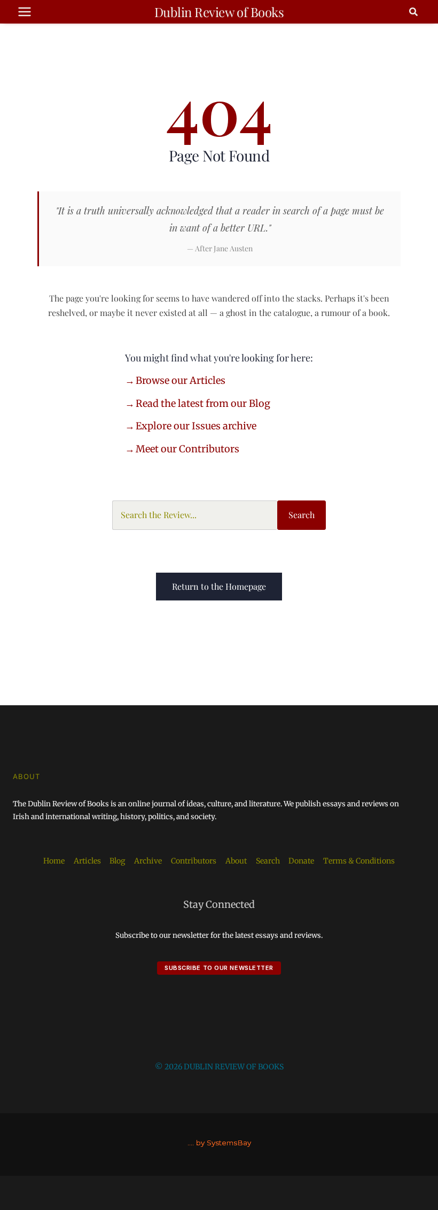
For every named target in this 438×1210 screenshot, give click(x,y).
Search (301, 514)
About (236, 861)
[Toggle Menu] (24, 12)
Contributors (193, 861)
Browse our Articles (180, 380)
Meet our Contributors (187, 449)
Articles (87, 861)
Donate (301, 861)
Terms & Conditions (359, 861)
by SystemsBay (223, 1142)
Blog (117, 861)
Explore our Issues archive (196, 426)
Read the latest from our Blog (203, 403)
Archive (148, 861)
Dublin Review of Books (219, 11)
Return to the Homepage (219, 586)
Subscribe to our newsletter (219, 968)
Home (54, 861)
